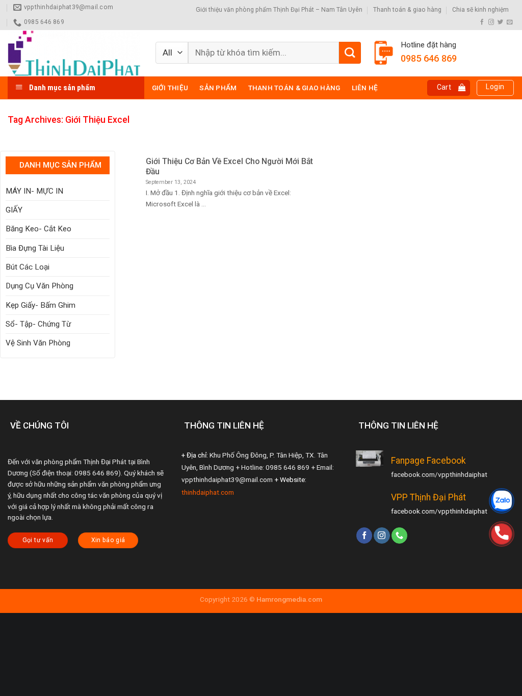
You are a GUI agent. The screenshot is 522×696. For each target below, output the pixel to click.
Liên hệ (365, 88)
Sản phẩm (218, 88)
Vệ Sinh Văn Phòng (38, 342)
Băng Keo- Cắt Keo (38, 228)
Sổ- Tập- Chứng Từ (38, 324)
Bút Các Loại (27, 267)
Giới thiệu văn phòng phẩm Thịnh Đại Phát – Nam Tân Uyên (279, 9)
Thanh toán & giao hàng (407, 9)
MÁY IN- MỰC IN (34, 191)
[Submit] (350, 53)
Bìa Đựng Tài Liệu (35, 248)
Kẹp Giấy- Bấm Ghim (40, 305)
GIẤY (14, 210)
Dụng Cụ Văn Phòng (39, 285)
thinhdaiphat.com (207, 492)
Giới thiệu (170, 88)
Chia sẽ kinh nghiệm (480, 9)
